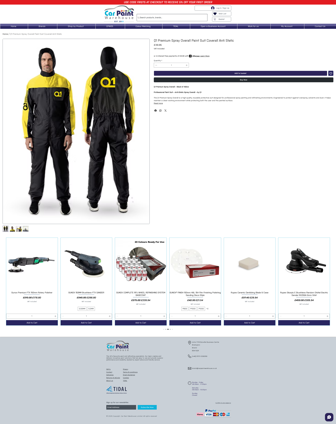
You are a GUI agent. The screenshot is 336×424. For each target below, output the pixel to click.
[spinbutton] (171, 65)
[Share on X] (165, 110)
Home (5, 34)
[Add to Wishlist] (330, 73)
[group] (168, 281)
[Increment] (186, 65)
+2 (207, 309)
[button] (215, 19)
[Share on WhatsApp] (160, 110)
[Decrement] (156, 65)
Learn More (204, 56)
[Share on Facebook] (155, 110)
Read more (158, 103)
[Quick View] (32, 263)
